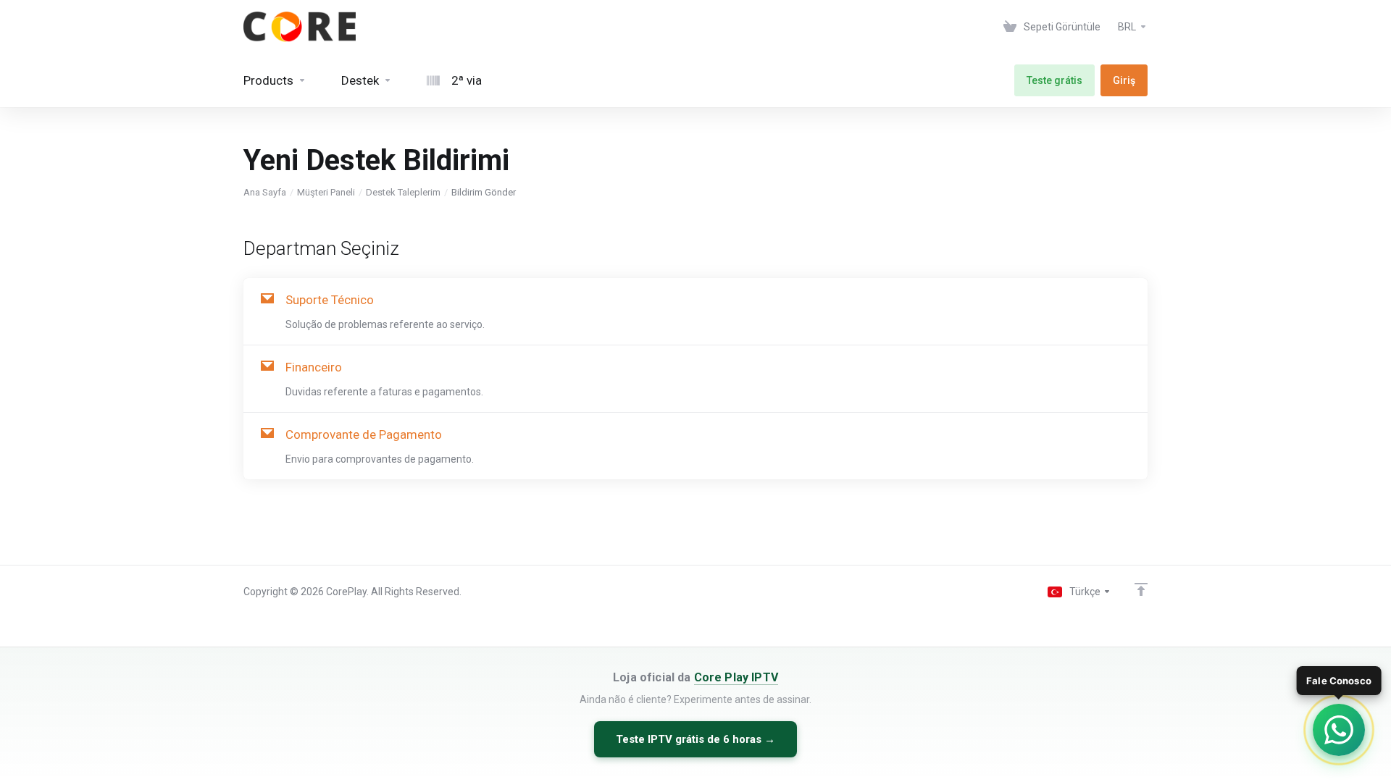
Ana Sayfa (264, 192)
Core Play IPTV (736, 677)
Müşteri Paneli (326, 192)
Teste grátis (1054, 80)
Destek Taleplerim (403, 192)
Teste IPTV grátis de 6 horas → (695, 739)
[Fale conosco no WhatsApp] (1339, 730)
